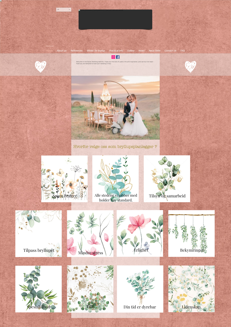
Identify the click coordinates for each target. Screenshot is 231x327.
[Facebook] (117, 57)
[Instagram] (113, 57)
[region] (64, 179)
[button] (96, 50)
